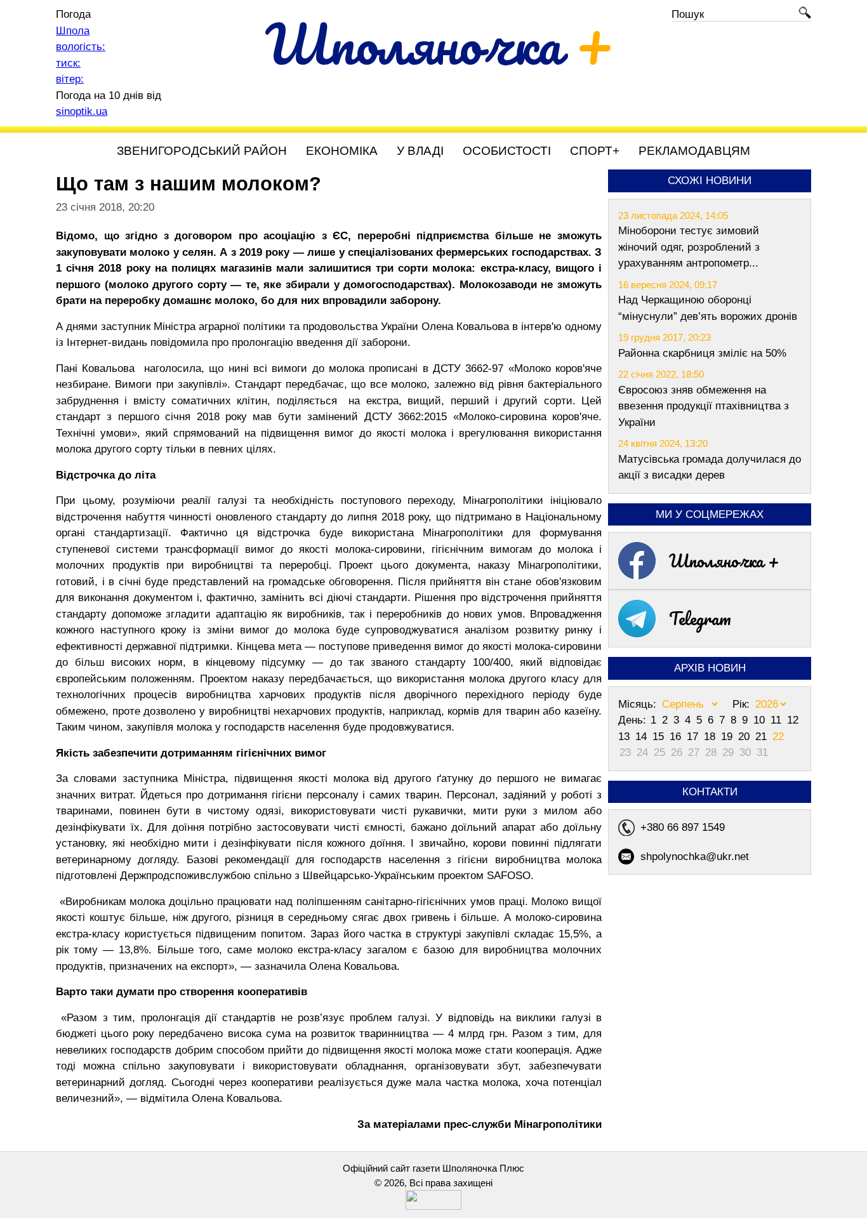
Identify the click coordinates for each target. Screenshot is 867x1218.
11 (777, 720)
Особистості (507, 150)
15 (659, 737)
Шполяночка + (724, 560)
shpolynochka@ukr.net (694, 857)
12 (792, 720)
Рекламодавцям (694, 150)
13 (625, 737)
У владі (420, 150)
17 (694, 737)
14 (642, 737)
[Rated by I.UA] (433, 1206)
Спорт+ (594, 150)
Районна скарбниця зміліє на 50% (702, 353)
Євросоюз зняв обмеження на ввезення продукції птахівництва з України (703, 406)
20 (745, 737)
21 (762, 737)
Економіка (342, 150)
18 (711, 737)
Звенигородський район (202, 150)
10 (760, 720)
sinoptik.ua (81, 111)
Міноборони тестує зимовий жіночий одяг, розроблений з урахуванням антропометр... (689, 247)
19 (728, 737)
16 (677, 737)
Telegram (700, 618)
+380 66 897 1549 (682, 827)
